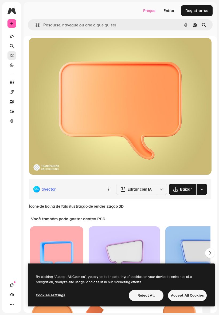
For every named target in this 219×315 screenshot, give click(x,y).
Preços (149, 10)
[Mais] (11, 304)
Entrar (169, 10)
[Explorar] (11, 65)
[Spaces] (11, 92)
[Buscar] (11, 46)
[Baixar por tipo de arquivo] (201, 189)
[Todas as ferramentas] (11, 82)
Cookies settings (50, 295)
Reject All (146, 295)
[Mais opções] (108, 189)
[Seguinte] (210, 253)
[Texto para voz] (11, 121)
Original (63, 47)
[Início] (11, 36)
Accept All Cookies (187, 295)
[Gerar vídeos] (11, 111)
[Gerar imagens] (11, 101)
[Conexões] (11, 285)
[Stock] (11, 55)
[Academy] (11, 294)
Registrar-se (196, 10)
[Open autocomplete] (35, 25)
